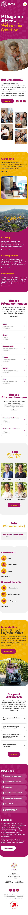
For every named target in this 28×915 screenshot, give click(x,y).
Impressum (20, 896)
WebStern (20, 898)
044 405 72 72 (8, 882)
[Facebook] (21, 101)
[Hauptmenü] (25, 4)
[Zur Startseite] (8, 4)
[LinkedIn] (24, 101)
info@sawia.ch (19, 882)
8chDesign (13, 898)
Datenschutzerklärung (9, 896)
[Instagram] (17, 101)
